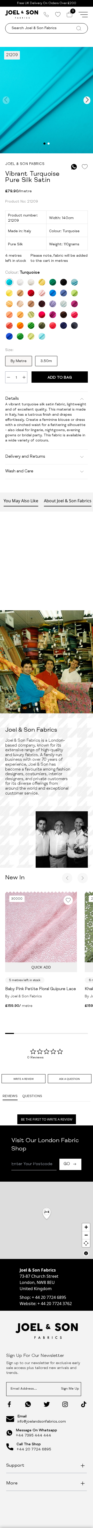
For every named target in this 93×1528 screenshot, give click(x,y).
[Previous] (67, 878)
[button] (46, 1214)
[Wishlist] (57, 14)
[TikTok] (84, 1404)
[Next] (83, 878)
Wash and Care (19, 472)
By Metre (19, 361)
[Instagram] (65, 1404)
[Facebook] (9, 1404)
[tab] (23, 1078)
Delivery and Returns (25, 457)
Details (12, 399)
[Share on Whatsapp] (74, 167)
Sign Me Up (70, 1389)
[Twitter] (47, 1404)
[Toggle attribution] (86, 1253)
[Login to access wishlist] (84, 167)
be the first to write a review (46, 1119)
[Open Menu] (83, 14)
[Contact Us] (46, 14)
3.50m (46, 361)
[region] (46, 1220)
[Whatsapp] (28, 1404)
